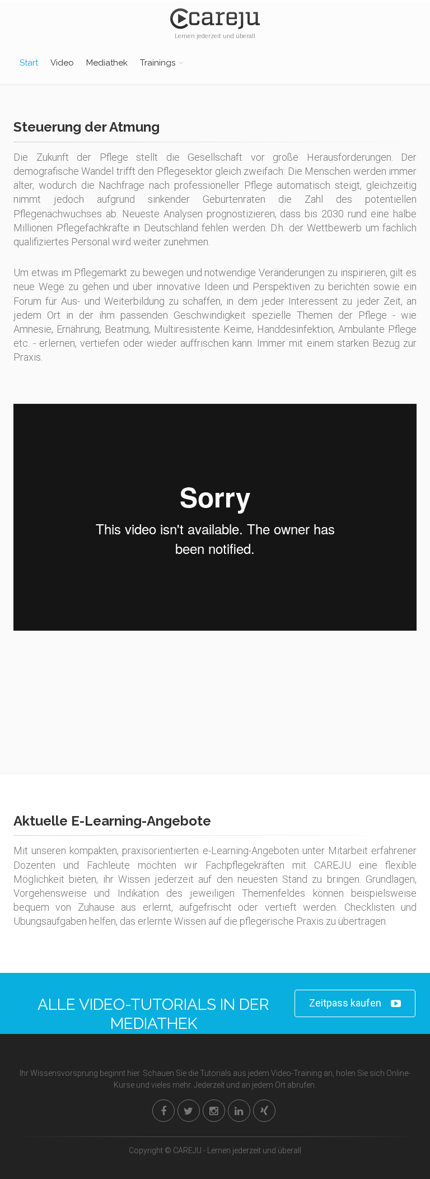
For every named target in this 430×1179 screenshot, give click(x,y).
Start (29, 63)
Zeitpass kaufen (345, 1003)
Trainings (157, 63)
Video (62, 63)
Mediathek (107, 63)
